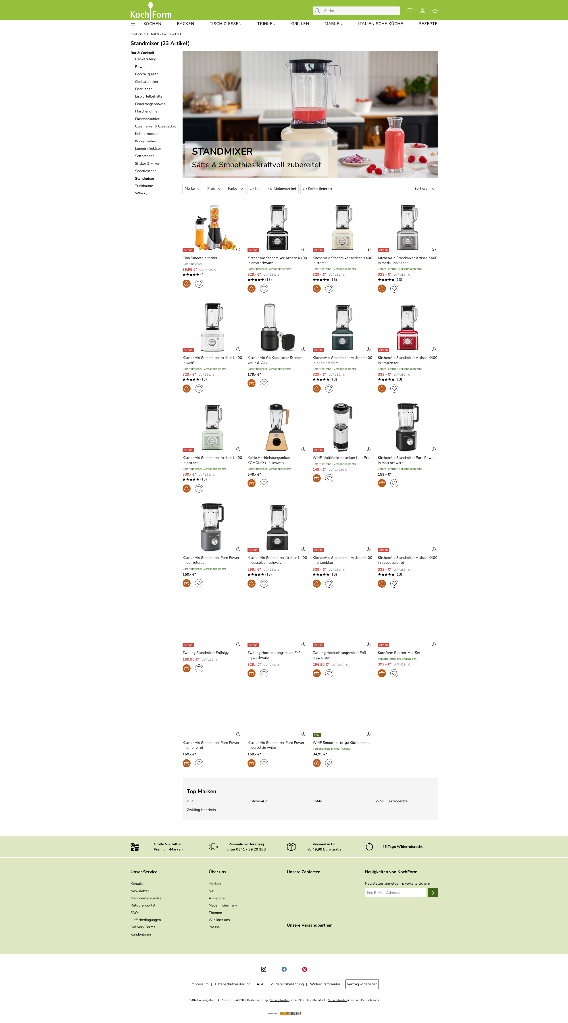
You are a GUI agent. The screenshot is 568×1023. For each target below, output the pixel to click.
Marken (215, 883)
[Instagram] (263, 969)
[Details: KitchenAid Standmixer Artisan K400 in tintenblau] (319, 550)
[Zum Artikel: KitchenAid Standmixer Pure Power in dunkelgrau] (212, 527)
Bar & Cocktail (171, 34)
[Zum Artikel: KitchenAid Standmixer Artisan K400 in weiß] (212, 327)
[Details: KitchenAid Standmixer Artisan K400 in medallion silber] (384, 250)
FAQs (135, 912)
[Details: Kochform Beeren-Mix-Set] (384, 645)
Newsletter (140, 891)
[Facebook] (284, 969)
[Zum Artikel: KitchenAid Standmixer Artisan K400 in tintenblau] (342, 527)
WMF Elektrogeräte (392, 801)
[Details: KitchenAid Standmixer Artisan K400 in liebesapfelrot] (384, 550)
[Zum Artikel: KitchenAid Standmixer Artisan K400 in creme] (342, 227)
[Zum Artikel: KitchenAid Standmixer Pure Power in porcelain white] (277, 712)
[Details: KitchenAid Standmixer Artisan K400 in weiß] (189, 350)
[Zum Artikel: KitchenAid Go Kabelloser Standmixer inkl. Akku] (277, 327)
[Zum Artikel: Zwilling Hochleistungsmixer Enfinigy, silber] (342, 622)
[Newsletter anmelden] (432, 892)
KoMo (317, 801)
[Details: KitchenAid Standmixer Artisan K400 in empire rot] (384, 350)
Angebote (217, 898)
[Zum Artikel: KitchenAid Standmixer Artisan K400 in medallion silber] (408, 227)
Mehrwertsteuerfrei (146, 898)
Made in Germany (223, 905)
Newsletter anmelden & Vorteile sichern (397, 883)
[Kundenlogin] (422, 10)
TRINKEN (153, 34)
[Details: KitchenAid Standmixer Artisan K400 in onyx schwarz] (254, 250)
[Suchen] (318, 10)
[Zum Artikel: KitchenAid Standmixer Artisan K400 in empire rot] (408, 327)
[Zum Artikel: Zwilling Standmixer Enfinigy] (212, 622)
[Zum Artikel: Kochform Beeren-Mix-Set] (408, 622)
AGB (260, 984)
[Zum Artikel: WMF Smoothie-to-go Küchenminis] (342, 712)
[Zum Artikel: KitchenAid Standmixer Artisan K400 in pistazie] (212, 427)
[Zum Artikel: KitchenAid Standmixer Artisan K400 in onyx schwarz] (277, 227)
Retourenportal (143, 905)
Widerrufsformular (325, 984)
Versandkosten (279, 1000)
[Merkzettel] (410, 10)
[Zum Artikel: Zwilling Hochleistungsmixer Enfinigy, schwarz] (277, 622)
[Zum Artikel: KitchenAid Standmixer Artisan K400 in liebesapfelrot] (408, 527)
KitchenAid (258, 801)
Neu (212, 891)
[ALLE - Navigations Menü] (133, 24)
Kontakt (137, 883)
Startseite (137, 34)
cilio (190, 801)
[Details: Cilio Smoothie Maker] (189, 250)
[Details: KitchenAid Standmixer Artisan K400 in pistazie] (189, 450)
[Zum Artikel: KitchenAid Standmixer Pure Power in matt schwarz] (408, 427)
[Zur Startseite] (151, 11)
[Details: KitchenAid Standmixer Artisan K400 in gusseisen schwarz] (254, 550)
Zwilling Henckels (201, 809)
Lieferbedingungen (146, 919)
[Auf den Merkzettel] (199, 284)
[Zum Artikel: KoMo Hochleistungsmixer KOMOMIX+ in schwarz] (277, 427)
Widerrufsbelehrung (287, 984)
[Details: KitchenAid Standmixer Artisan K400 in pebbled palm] (319, 350)
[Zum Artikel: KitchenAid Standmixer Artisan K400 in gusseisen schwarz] (277, 527)
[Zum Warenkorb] (435, 10)
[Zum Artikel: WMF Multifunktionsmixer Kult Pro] (342, 427)
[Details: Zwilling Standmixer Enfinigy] (189, 645)
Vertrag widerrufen (362, 984)
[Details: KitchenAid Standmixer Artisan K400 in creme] (319, 250)
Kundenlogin (141, 934)
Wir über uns (219, 919)
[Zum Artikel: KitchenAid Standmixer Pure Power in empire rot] (212, 712)
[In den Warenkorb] (187, 284)
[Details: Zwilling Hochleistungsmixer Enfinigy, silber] (319, 645)
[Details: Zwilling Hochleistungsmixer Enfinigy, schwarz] (254, 645)
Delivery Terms (143, 927)
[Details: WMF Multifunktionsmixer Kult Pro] (319, 450)
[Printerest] (304, 969)
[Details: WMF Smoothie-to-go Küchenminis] (317, 735)
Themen (215, 912)
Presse (214, 927)
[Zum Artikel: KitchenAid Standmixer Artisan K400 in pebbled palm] (342, 327)
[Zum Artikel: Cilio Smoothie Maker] (212, 227)
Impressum (200, 984)
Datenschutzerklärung (232, 984)
